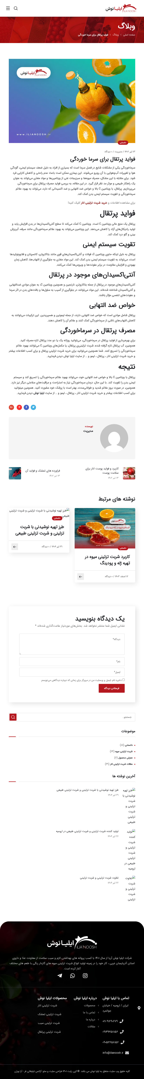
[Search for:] (72, 717)
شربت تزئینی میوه (124, 751)
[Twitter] (33, 407)
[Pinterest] (19, 407)
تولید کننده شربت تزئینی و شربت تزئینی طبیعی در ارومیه (87, 831)
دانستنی (123, 142)
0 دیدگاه (108, 152)
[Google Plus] (11, 407)
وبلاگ (116, 35)
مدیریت (118, 152)
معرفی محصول (125, 758)
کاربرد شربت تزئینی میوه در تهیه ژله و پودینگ (107, 560)
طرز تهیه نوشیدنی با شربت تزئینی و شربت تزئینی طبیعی (39, 530)
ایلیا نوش (39, 393)
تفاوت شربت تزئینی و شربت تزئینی (99, 878)
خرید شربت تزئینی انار (94, 203)
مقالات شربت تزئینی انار (121, 764)
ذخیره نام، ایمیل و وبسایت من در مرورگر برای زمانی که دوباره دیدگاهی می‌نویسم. (81, 680)
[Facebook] (26, 407)
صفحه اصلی (129, 35)
